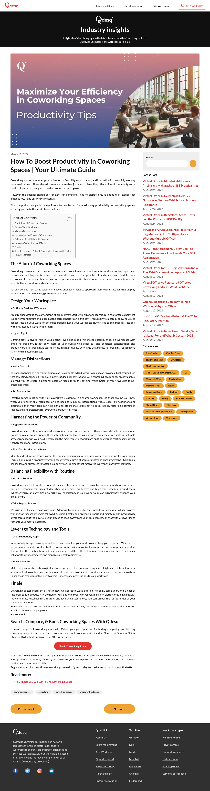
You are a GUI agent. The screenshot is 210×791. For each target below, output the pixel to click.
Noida (132, 751)
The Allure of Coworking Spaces (31, 223)
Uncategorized (186, 411)
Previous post (26, 708)
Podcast (174, 392)
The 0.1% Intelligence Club (159, 411)
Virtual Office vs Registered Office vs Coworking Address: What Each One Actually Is (167, 287)
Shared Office (152, 405)
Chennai (134, 773)
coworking (43, 692)
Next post (119, 708)
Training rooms (171, 766)
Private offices (171, 744)
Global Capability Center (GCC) (161, 372)
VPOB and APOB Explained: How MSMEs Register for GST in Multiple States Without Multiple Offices (170, 234)
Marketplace (175, 379)
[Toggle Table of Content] (68, 218)
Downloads (176, 359)
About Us (101, 737)
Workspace (171, 418)
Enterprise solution (106, 780)
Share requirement (106, 744)
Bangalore (135, 766)
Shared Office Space (89, 692)
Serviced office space (174, 773)
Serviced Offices (184, 398)
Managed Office (153, 379)
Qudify (189, 392)
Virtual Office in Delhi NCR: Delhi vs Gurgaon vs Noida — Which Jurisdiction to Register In (170, 200)
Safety (165, 398)
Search (149, 157)
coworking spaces (22, 692)
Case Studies (152, 353)
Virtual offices (170, 759)
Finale (18, 247)
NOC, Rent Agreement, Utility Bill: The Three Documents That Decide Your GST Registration (169, 253)
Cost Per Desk (173, 353)
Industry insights (105, 29)
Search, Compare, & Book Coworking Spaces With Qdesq (43, 251)
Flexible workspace (155, 366)
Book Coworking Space (72, 646)
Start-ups (171, 405)
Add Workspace (161, 5)
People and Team (154, 392)
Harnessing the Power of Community (33, 235)
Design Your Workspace (27, 227)
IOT (185, 372)
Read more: (25, 254)
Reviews (150, 398)
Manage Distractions (25, 231)
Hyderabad (135, 780)
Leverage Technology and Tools (30, 243)
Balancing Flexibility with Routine (32, 239)
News (171, 385)
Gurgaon (134, 737)
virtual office (152, 418)
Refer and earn (104, 773)
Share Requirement (133, 5)
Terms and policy (105, 766)
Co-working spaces (173, 751)
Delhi (132, 744)
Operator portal (105, 759)
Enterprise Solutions (104, 5)
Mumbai (134, 759)
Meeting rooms (153, 385)
